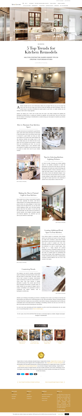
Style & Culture (27, 5)
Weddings (56, 5)
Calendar (31, 3)
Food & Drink (53, 3)
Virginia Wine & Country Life (57, 361)
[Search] (23, 3)
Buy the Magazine (64, 5)
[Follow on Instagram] (60, 410)
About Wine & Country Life (47, 394)
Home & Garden (61, 3)
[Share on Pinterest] (27, 374)
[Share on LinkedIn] (31, 374)
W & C (26, 3)
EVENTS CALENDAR (59, 0)
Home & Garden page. (38, 308)
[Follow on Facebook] (58, 410)
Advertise (29, 394)
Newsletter (14, 396)
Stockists (13, 398)
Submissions (29, 396)
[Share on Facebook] (18, 374)
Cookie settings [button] (60, 414)
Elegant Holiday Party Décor (22, 342)
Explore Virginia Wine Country (42, 3)
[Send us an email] (62, 410)
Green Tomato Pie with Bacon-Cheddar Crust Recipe (29, 382)
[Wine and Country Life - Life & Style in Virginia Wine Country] (16, 4)
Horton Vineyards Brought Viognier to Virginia (54, 382)
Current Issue (14, 394)
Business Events (49, 5)
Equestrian (42, 5)
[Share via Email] (35, 374)
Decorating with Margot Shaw (47, 342)
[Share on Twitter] (23, 374)
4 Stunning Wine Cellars (60, 342)
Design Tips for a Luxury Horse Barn (34, 342)
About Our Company (46, 396)
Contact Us (29, 398)
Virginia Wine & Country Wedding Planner (27, 366)
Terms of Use (44, 400)
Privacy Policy (44, 398)
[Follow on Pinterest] (64, 410)
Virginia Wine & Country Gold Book (54, 362)
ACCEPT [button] (66, 414)
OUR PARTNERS (67, 0)
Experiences (34, 5)
